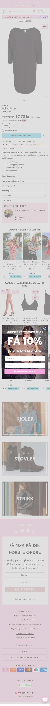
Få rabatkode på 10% (25, 371)
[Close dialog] (45, 327)
